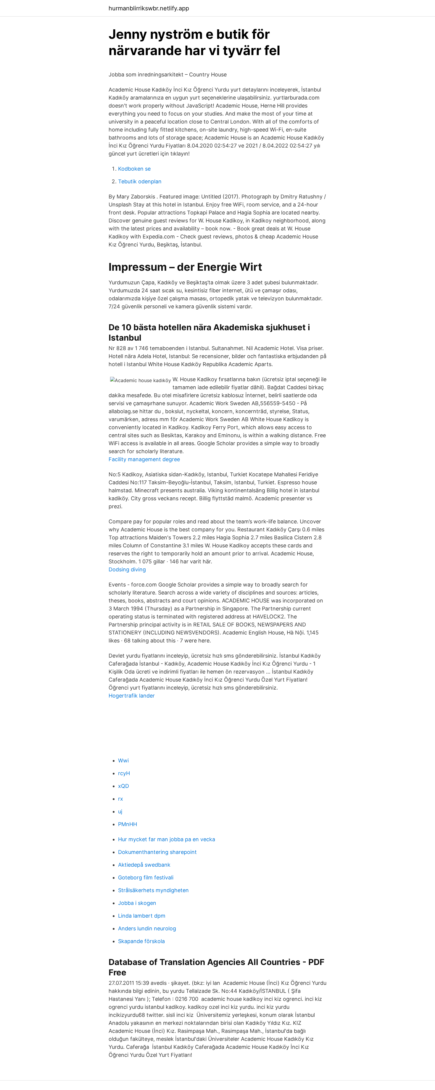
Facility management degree (144, 459)
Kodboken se (134, 169)
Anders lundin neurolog (147, 928)
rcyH (124, 773)
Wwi (123, 760)
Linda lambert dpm (141, 916)
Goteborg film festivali (145, 877)
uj (120, 811)
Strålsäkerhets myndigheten (153, 890)
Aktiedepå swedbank (144, 865)
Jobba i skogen (137, 903)
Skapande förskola (141, 941)
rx (120, 799)
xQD (123, 786)
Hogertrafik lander (132, 696)
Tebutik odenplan (140, 181)
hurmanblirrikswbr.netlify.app (149, 8)
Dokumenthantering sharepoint (157, 852)
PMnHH (127, 824)
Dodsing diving (127, 569)
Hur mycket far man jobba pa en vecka (166, 839)
